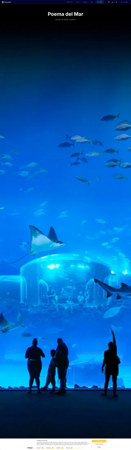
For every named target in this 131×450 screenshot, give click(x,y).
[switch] (53, 448)
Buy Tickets (99, 2)
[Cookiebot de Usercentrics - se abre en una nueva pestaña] (29, 448)
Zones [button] (78, 2)
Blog (92, 2)
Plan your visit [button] (69, 2)
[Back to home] (6, 2)
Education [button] (85, 2)
